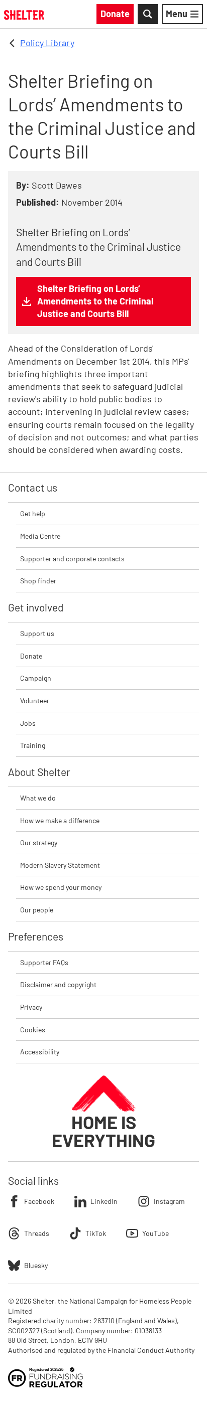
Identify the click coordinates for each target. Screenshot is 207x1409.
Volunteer (34, 700)
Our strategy (38, 842)
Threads (36, 1233)
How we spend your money (60, 887)
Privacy (31, 1007)
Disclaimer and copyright (58, 984)
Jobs (28, 723)
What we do (38, 798)
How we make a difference (59, 820)
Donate (31, 656)
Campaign (35, 678)
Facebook (39, 1201)
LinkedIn (104, 1201)
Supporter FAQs (44, 962)
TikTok (95, 1233)
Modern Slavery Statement (60, 865)
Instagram (169, 1201)
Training (32, 745)
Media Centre (40, 536)
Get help (32, 513)
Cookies (32, 1029)
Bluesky (36, 1265)
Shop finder (38, 580)
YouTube (155, 1233)
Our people (36, 909)
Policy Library (47, 42)
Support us (37, 633)
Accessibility (39, 1051)
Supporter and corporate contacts (72, 558)
